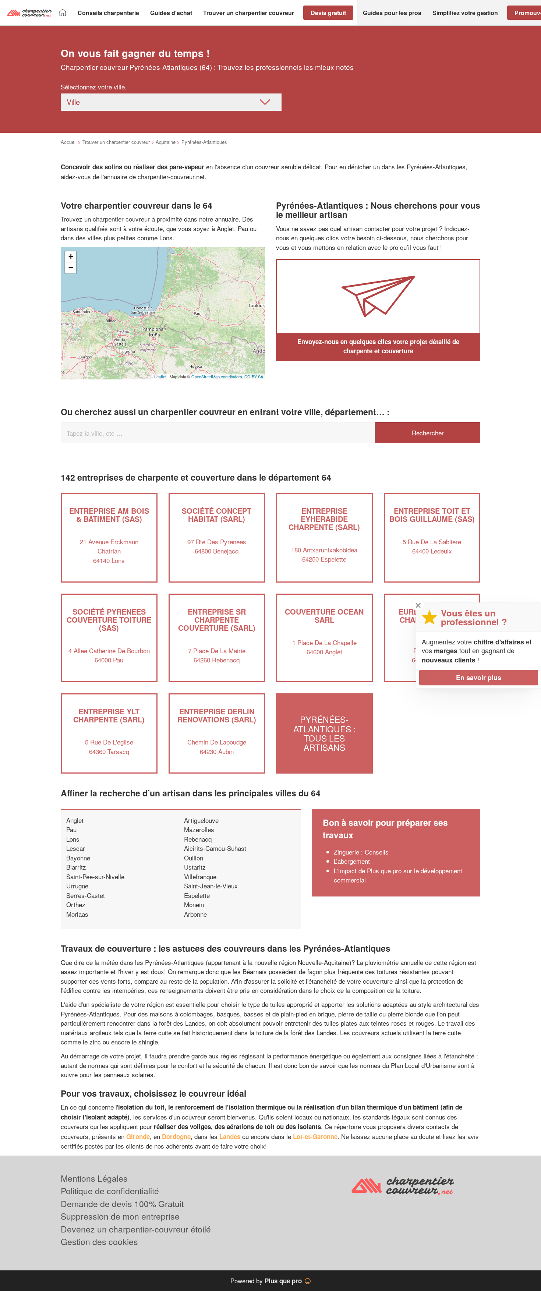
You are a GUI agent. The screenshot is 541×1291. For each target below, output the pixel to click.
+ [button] (70, 256)
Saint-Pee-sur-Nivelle (95, 876)
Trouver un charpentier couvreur (116, 141)
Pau (71, 829)
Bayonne (78, 857)
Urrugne (77, 885)
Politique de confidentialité (110, 1191)
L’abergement (352, 861)
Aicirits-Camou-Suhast (215, 848)
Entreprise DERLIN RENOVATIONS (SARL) (216, 715)
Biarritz (76, 866)
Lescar (75, 848)
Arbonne (195, 914)
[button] (108, 13)
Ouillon (193, 857)
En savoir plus (478, 677)
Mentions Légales (94, 1178)
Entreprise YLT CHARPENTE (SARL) (109, 715)
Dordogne (176, 1136)
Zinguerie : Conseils (361, 851)
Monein (194, 904)
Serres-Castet (85, 895)
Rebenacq (198, 838)
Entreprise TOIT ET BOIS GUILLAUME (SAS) (432, 514)
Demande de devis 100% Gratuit (122, 1204)
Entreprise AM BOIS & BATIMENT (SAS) (109, 514)
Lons (72, 838)
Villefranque (200, 876)
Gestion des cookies (99, 1241)
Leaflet (160, 376)
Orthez (75, 904)
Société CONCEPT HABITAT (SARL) (216, 514)
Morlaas (77, 914)
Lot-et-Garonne (315, 1136)
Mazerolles (199, 829)
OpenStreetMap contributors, (217, 376)
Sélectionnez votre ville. (94, 86)
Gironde (138, 1136)
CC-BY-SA (253, 376)
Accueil (69, 141)
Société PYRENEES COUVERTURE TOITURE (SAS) (109, 619)
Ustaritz (195, 866)
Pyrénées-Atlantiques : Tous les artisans (324, 734)
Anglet (75, 820)
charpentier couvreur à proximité (137, 218)
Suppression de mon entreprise (120, 1216)
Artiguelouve (201, 820)
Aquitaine (166, 141)
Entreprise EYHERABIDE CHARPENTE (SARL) (324, 518)
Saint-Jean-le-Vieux (211, 885)
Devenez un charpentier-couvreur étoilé (136, 1229)
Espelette (197, 895)
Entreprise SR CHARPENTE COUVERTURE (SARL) (216, 619)
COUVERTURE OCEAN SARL (324, 615)
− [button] (70, 267)
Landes (229, 1136)
